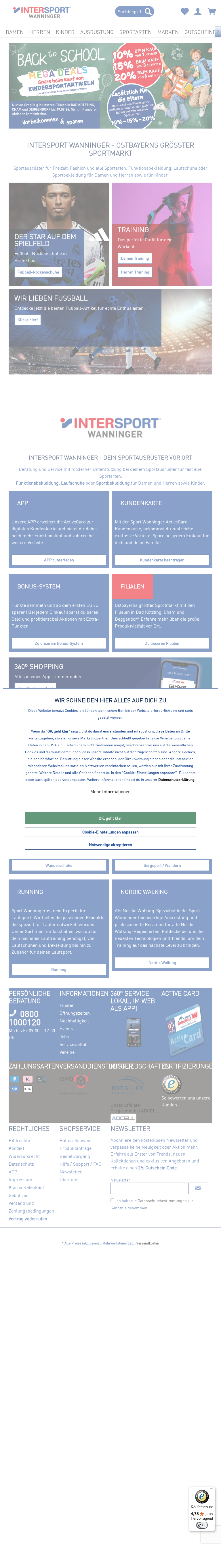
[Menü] (211, 1490)
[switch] (202, 1525)
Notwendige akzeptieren (110, 844)
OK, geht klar (110, 818)
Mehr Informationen (110, 791)
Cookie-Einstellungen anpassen (110, 831)
